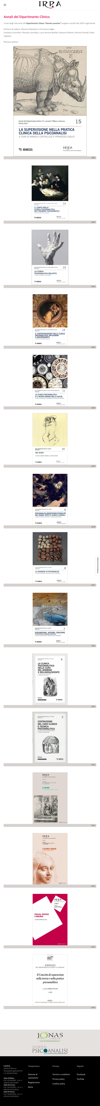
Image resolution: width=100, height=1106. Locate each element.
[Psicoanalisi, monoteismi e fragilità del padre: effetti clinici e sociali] (50, 499)
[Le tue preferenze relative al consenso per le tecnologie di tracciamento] (97, 565)
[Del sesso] (50, 439)
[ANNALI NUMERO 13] (50, 257)
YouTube (80, 1079)
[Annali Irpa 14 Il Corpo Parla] (50, 193)
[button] (5, 5)
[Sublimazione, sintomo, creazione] (50, 618)
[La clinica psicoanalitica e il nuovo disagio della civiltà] (50, 380)
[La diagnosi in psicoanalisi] (50, 558)
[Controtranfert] (50, 320)
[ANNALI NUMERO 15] (50, 101)
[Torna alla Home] (50, 5)
